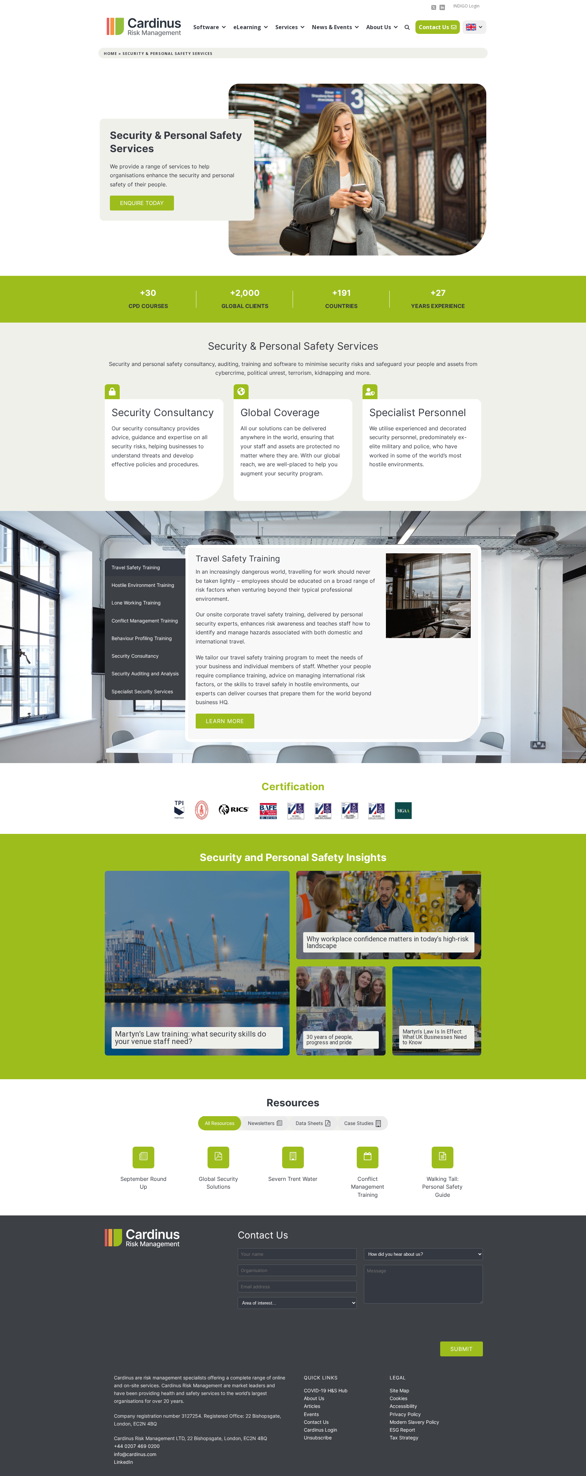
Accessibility (403, 1406)
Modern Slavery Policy (414, 1422)
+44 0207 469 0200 (137, 1446)
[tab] (145, 567)
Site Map (399, 1390)
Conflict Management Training (367, 1186)
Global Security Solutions (218, 1182)
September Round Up (143, 1182)
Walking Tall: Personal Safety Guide (442, 1186)
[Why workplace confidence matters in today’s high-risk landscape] (388, 915)
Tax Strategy (404, 1437)
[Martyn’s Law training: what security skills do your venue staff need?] (197, 963)
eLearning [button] (247, 27)
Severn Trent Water (292, 1178)
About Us (378, 27)
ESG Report (402, 1430)
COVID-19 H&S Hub (326, 1390)
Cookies (398, 1398)
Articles (312, 1406)
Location (474, 27)
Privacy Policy (405, 1414)
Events (311, 1414)
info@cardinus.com (135, 1454)
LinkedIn (123, 1462)
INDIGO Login (466, 6)
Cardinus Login (320, 1430)
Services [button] (286, 27)
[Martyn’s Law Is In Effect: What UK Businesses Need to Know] (437, 1010)
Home (110, 53)
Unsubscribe (318, 1437)
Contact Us (434, 27)
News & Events (332, 27)
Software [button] (206, 27)
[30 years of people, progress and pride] (341, 1010)
